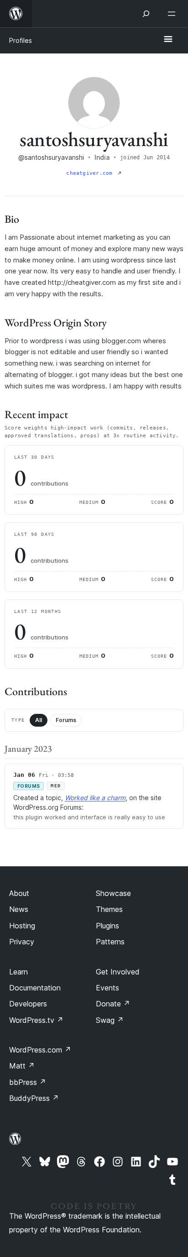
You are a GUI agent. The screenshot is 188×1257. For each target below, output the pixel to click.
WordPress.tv (36, 1020)
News (18, 909)
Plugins (107, 925)
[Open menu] (173, 13)
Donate (113, 1003)
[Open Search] (146, 13)
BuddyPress (34, 1098)
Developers (28, 1003)
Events (107, 987)
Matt (22, 1065)
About (19, 893)
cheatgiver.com (90, 173)
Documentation (35, 987)
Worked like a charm (95, 797)
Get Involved (118, 971)
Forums (66, 720)
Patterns (110, 941)
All (38, 720)
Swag (110, 1020)
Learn (18, 971)
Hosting (22, 925)
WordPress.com (40, 1049)
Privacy (21, 941)
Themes (109, 909)
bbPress (27, 1082)
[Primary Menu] (168, 39)
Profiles (20, 40)
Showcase (113, 893)
